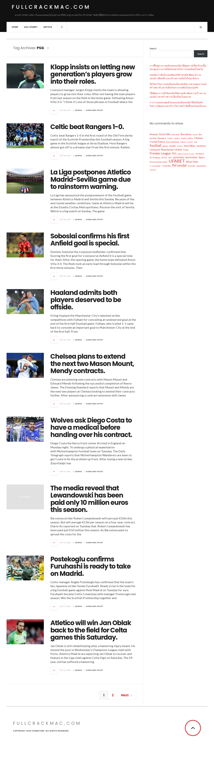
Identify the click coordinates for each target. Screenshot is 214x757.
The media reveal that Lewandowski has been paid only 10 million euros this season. (89, 499)
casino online (187, 138)
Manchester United (171, 149)
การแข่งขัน (166, 166)
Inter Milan (189, 145)
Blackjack (162, 138)
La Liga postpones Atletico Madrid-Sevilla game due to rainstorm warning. (90, 179)
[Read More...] (54, 110)
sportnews (178, 157)
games (165, 146)
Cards (170, 138)
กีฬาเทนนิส (179, 165)
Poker (186, 149)
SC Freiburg (155, 157)
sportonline (191, 157)
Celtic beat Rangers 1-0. (87, 126)
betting (153, 138)
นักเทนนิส (191, 166)
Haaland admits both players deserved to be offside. (85, 300)
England (183, 142)
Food (195, 142)
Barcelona (186, 134)
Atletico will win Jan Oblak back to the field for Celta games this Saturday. (90, 630)
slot (170, 157)
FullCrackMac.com (51, 7)
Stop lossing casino (159, 162)
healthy (180, 146)
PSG (174, 153)
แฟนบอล (153, 170)
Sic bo (164, 157)
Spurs (202, 157)
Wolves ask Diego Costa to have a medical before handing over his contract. (91, 427)
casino (177, 138)
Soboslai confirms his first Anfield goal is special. (89, 239)
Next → (127, 695)
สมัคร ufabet (31, 27)
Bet (200, 134)
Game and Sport (94, 110)
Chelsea (198, 138)
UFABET (177, 161)
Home (15, 27)
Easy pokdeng (172, 142)
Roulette (200, 153)
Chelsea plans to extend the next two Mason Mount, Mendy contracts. (92, 363)
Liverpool (155, 149)
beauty (195, 135)
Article (47, 27)
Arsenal (154, 134)
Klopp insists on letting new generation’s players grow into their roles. (92, 74)
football (155, 145)
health (173, 146)
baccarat (175, 134)
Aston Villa (164, 134)
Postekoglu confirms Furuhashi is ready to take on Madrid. (90, 566)
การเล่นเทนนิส (155, 166)
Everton (190, 142)
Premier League (160, 153)
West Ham (192, 161)
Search (153, 48)
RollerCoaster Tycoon (186, 154)
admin (78, 110)
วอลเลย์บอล (201, 166)
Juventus (201, 145)
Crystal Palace (157, 141)
